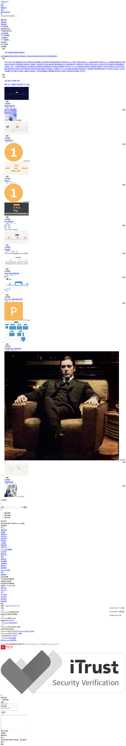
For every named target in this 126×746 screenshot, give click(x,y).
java (87, 62)
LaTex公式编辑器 (6, 549)
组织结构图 (34, 56)
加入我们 (4, 597)
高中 (69, 66)
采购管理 (75, 69)
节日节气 (83, 71)
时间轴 (28, 56)
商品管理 (7, 249)
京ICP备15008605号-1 (32, 644)
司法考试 (87, 64)
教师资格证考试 (60, 64)
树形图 (40, 56)
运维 (101, 62)
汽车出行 (106, 66)
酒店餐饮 (93, 66)
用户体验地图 (51, 62)
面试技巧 (103, 69)
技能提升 (50, 69)
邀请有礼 (4, 574)
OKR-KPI (62, 69)
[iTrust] (63, 693)
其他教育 (61, 66)
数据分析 (119, 62)
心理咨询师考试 (70, 64)
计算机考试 (79, 64)
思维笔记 (22, 52)
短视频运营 (19, 64)
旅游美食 (76, 71)
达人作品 (27, 84)
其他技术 (65, 62)
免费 (9, 80)
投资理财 (7, 71)
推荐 (2, 5)
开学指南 (4, 42)
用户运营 (45, 64)
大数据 (91, 62)
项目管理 (37, 62)
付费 (18, 80)
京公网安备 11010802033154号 (49, 644)
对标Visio (4, 590)
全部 (2, 56)
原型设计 (4, 540)
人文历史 (122, 69)
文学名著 (14, 71)
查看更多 (4, 22)
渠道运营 (112, 62)
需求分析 (59, 62)
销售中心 (7, 181)
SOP (86, 69)
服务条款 (4, 599)
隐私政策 (4, 601)
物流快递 (37, 69)
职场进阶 (32, 71)
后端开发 (97, 62)
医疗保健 (31, 69)
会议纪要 (81, 69)
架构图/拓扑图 (5, 29)
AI (1, 3)
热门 (9, 84)
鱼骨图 (15, 56)
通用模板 (51, 71)
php (72, 62)
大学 (72, 66)
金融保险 (100, 66)
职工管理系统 (8, 221)
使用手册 (4, 568)
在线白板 (4, 538)
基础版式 (45, 71)
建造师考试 (48, 66)
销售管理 (97, 69)
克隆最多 (14, 84)
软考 (107, 64)
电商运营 (51, 64)
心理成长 (26, 71)
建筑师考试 (40, 66)
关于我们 (4, 594)
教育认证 (4, 588)
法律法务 (17, 69)
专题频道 (4, 563)
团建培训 (43, 69)
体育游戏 (70, 71)
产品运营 (39, 64)
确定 (25, 507)
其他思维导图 (52, 56)
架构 (84, 62)
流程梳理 (4, 24)
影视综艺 (58, 71)
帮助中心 (4, 566)
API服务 (3, 543)
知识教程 (4, 561)
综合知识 (116, 69)
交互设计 (25, 62)
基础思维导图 (8, 56)
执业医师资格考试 (21, 66)
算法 (74, 62)
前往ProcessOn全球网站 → (9, 640)
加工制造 (118, 66)
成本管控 (91, 69)
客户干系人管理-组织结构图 (13, 299)
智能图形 (4, 545)
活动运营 (26, 64)
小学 (76, 66)
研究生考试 (93, 64)
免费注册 (7, 12)
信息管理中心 (8, 140)
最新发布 (20, 84)
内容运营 (12, 64)
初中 (66, 66)
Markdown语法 (5, 570)
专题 (2, 10)
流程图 (10, 52)
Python (105, 62)
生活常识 (64, 71)
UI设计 (10, 62)
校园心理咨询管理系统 (11, 273)
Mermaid (3, 553)
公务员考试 (101, 64)
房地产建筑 (24, 69)
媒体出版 (11, 69)
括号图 (45, 56)
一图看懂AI (4, 37)
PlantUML (4, 554)
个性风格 (39, 71)
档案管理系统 (8, 482)
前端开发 (79, 62)
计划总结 (109, 69)
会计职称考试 (31, 66)
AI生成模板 (4, 33)
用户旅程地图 (17, 62)
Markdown (4, 536)
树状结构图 (21, 56)
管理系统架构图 (9, 106)
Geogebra (3, 551)
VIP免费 (13, 80)
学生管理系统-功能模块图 (12, 348)
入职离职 (56, 69)
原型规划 (31, 62)
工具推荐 (32, 64)
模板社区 (4, 8)
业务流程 (44, 62)
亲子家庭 (20, 71)
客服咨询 (81, 66)
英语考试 (112, 64)
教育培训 (112, 66)
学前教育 (55, 66)
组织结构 (69, 69)
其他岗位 (87, 66)
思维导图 (15, 52)
